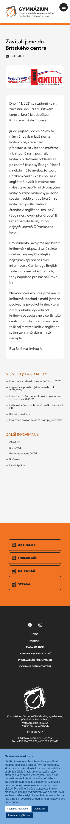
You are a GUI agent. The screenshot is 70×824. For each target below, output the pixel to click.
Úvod (35, 634)
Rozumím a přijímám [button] (19, 815)
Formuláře (27, 558)
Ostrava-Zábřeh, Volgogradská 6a (36, 11)
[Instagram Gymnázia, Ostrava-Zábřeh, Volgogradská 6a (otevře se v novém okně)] (40, 625)
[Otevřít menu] (63, 7)
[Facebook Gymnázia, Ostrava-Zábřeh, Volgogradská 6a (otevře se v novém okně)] (30, 625)
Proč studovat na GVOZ (23, 453)
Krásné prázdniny (19, 414)
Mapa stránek (35, 647)
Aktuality (14, 441)
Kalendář (26, 571)
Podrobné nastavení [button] (18, 808)
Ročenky (14, 459)
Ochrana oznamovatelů (35, 666)
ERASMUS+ (16, 447)
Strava (24, 584)
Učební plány (17, 465)
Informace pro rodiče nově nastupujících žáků (35, 419)
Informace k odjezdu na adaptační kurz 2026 (35, 381)
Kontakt (35, 640)
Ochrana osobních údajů (35, 653)
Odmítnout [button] (39, 808)
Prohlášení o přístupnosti (35, 660)
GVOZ (35, 698)
